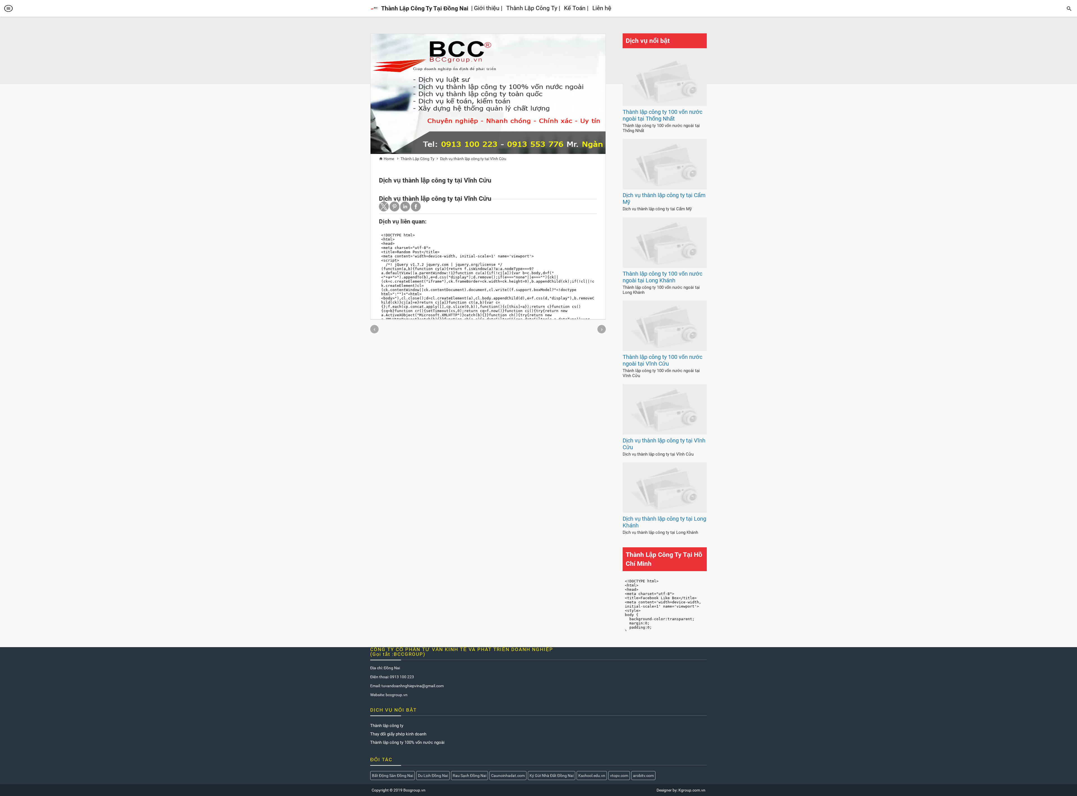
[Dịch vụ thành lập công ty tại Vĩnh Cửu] (665, 433)
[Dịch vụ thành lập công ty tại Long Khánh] (665, 511)
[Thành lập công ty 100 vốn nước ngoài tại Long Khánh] (665, 266)
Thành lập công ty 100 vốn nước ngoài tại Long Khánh (662, 277)
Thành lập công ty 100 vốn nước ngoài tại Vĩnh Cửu (662, 360)
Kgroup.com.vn (691, 790)
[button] (384, 206)
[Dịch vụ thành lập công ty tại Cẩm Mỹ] (665, 187)
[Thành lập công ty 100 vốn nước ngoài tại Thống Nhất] (665, 104)
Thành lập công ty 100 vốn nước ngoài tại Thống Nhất (662, 115)
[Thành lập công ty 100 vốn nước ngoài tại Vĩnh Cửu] (665, 349)
